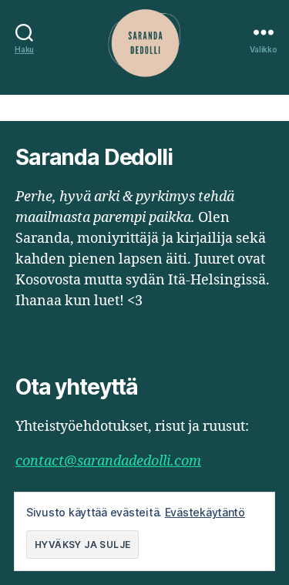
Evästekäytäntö (205, 512)
